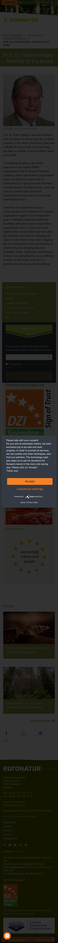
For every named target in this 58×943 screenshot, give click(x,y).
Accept (30, 481)
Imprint (23, 502)
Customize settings (30, 489)
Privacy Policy (32, 502)
